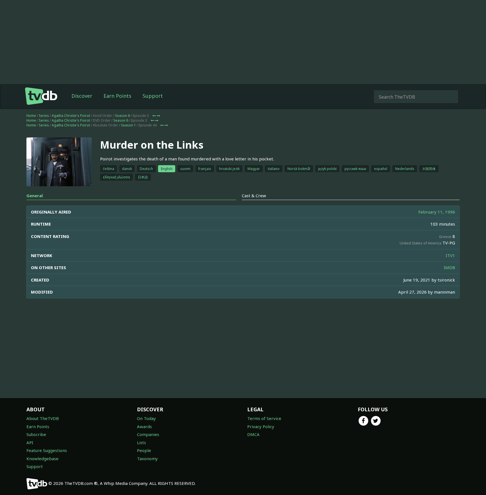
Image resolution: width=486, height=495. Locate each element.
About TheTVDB (42, 418)
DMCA (253, 434)
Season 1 (128, 125)
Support (153, 95)
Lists (141, 442)
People (144, 450)
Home (31, 115)
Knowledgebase (42, 458)
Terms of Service (264, 418)
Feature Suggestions (46, 450)
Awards (144, 426)
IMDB (449, 267)
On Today (146, 418)
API (29, 442)
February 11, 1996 (436, 212)
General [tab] (34, 195)
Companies (148, 434)
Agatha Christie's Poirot (71, 115)
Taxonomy (147, 458)
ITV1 (450, 255)
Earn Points (117, 95)
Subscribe (36, 434)
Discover (81, 95)
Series (44, 115)
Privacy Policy (260, 426)
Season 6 (122, 115)
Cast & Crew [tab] (254, 195)
